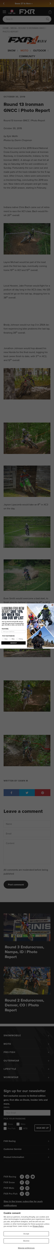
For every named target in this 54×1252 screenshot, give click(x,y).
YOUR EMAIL (5, 629)
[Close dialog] (52, 605)
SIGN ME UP (13, 643)
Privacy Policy (38, 1226)
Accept (26, 1233)
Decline (26, 1240)
